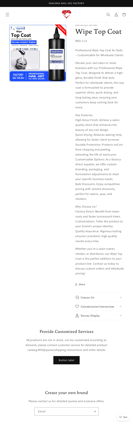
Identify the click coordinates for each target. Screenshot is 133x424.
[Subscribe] (94, 411)
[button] (7, 14)
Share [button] (82, 284)
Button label (66, 360)
